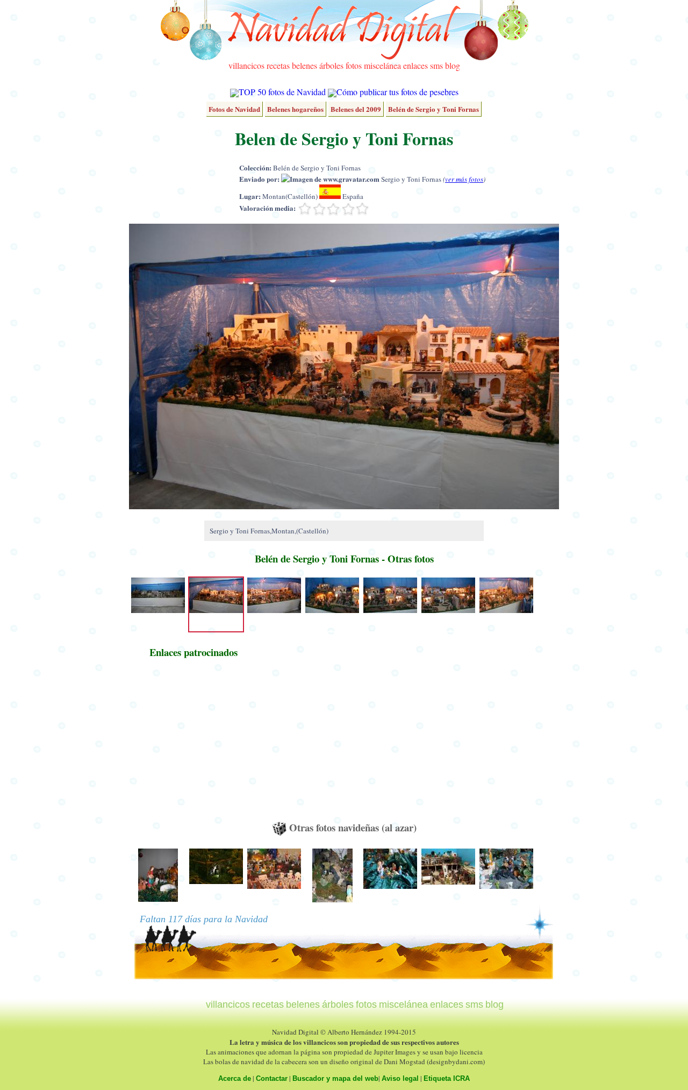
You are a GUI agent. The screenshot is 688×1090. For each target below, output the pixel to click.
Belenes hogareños (295, 109)
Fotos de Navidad (234, 109)
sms (436, 65)
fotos (354, 65)
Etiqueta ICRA (447, 1078)
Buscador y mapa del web (335, 1078)
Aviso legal (400, 1078)
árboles (331, 65)
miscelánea (382, 65)
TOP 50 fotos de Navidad (282, 91)
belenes (304, 65)
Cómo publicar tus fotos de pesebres (397, 91)
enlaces (415, 65)
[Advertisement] (193, 744)
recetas (278, 65)
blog (452, 65)
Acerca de (234, 1078)
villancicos (246, 65)
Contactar (272, 1078)
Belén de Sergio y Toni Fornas (433, 109)
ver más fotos (464, 179)
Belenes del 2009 (356, 109)
